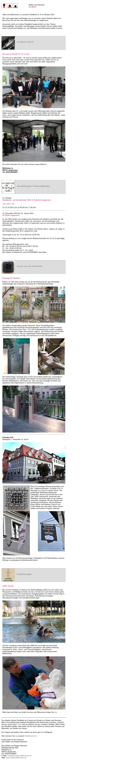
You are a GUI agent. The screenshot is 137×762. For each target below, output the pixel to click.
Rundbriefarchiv (31, 736)
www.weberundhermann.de (16, 758)
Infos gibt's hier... (9, 204)
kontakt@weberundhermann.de (19, 756)
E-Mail (18, 724)
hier (55, 712)
